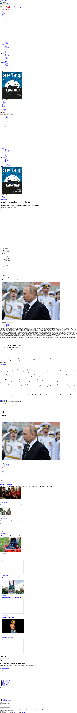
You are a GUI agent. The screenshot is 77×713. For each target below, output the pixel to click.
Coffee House (4, 37)
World (6, 40)
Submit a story (4, 674)
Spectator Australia (5, 689)
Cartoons (6, 69)
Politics (6, 21)
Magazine (6, 25)
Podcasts (3, 14)
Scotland (6, 43)
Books (6, 46)
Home (3, 11)
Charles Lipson (5, 575)
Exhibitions (7, 47)
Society (6, 39)
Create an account (3, 703)
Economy (6, 42)
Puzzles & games (8, 70)
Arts (5, 45)
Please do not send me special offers (7, 710)
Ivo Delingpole (5, 615)
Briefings (4, 15)
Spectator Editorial (3, 502)
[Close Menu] (1, 110)
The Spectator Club (5, 694)
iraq (3, 473)
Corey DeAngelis (3, 364)
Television (6, 51)
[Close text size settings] (3, 252)
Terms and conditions (6, 682)
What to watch (7, 55)
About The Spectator (6, 680)
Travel (6, 57)
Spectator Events (5, 693)
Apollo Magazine (5, 690)
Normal (8, 261)
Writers (3, 12)
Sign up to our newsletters (6, 700)
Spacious (9, 263)
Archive (3, 18)
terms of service (16, 712)
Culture (6, 23)
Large (9, 258)
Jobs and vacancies (5, 684)
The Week (6, 63)
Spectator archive (5, 692)
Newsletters (4, 13)
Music (6, 49)
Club (3, 17)
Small (8, 254)
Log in (9, 703)
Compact (8, 260)
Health (6, 61)
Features (6, 64)
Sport (5, 59)
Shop (3, 19)
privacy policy (23, 712)
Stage (5, 52)
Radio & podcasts (8, 50)
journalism (4, 474)
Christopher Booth (3, 400)
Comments (6, 265)
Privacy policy (4, 681)
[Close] (1, 660)
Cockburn (6, 22)
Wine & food (7, 56)
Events (3, 16)
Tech (5, 24)
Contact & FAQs (5, 672)
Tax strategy (4, 683)
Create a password (3, 706)
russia (3, 475)
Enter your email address (4, 704)
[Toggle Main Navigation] (1, 7)
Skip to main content (3, 0)
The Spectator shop (5, 691)
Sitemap (3, 685)
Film (5, 48)
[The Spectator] (9, 7)
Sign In (18, 7)
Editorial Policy (5, 675)
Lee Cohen (4, 595)
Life (3, 53)
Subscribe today (5, 699)
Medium (8, 256)
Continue (1, 711)
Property (6, 58)
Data (5, 41)
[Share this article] (3, 271)
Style (5, 60)
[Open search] (0, 109)
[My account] (20, 7)
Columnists (7, 65)
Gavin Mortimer (3, 533)
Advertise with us (5, 673)
